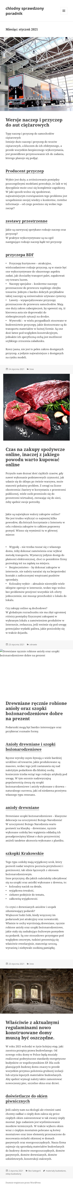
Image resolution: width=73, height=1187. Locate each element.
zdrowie (33, 644)
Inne (32, 369)
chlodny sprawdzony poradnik (25, 11)
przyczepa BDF (20, 254)
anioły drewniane (22, 807)
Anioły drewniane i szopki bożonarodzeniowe (31, 746)
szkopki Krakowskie (25, 853)
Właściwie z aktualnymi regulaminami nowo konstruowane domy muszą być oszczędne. (32, 1030)
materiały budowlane (56, 1170)
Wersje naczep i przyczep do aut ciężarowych (34, 122)
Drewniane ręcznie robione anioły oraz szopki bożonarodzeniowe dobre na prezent (36, 711)
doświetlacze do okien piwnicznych (27, 1098)
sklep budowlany (13, 1173)
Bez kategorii (34, 1170)
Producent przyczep (25, 170)
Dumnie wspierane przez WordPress (23, 1182)
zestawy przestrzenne (27, 220)
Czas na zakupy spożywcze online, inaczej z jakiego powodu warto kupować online (35, 457)
